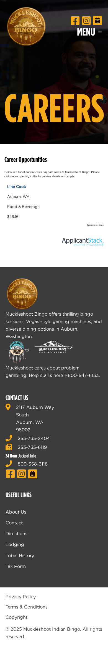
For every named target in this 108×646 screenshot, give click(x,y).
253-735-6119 (32, 447)
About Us (16, 512)
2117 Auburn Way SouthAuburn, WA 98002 (35, 419)
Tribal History (20, 555)
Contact (14, 523)
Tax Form (16, 566)
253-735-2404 (34, 438)
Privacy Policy (21, 596)
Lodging (15, 544)
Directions (16, 533)
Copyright (16, 617)
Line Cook (16, 186)
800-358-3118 (33, 464)
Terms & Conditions (27, 607)
